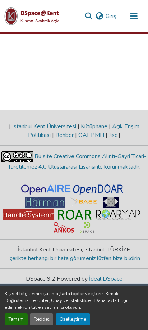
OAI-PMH (91, 135)
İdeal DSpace (105, 279)
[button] (31, 16)
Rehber (64, 135)
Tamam (16, 319)
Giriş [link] (111, 16)
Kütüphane (94, 126)
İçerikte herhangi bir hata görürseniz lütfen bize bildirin (74, 258)
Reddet (41, 319)
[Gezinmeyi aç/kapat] (134, 16)
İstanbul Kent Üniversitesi (44, 126)
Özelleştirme (73, 319)
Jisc (113, 135)
